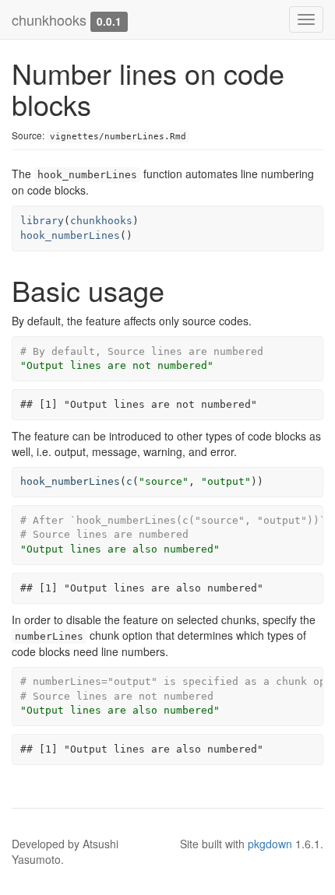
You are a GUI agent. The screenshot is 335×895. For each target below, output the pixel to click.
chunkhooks (49, 19)
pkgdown (270, 843)
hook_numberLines (70, 235)
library (42, 220)
